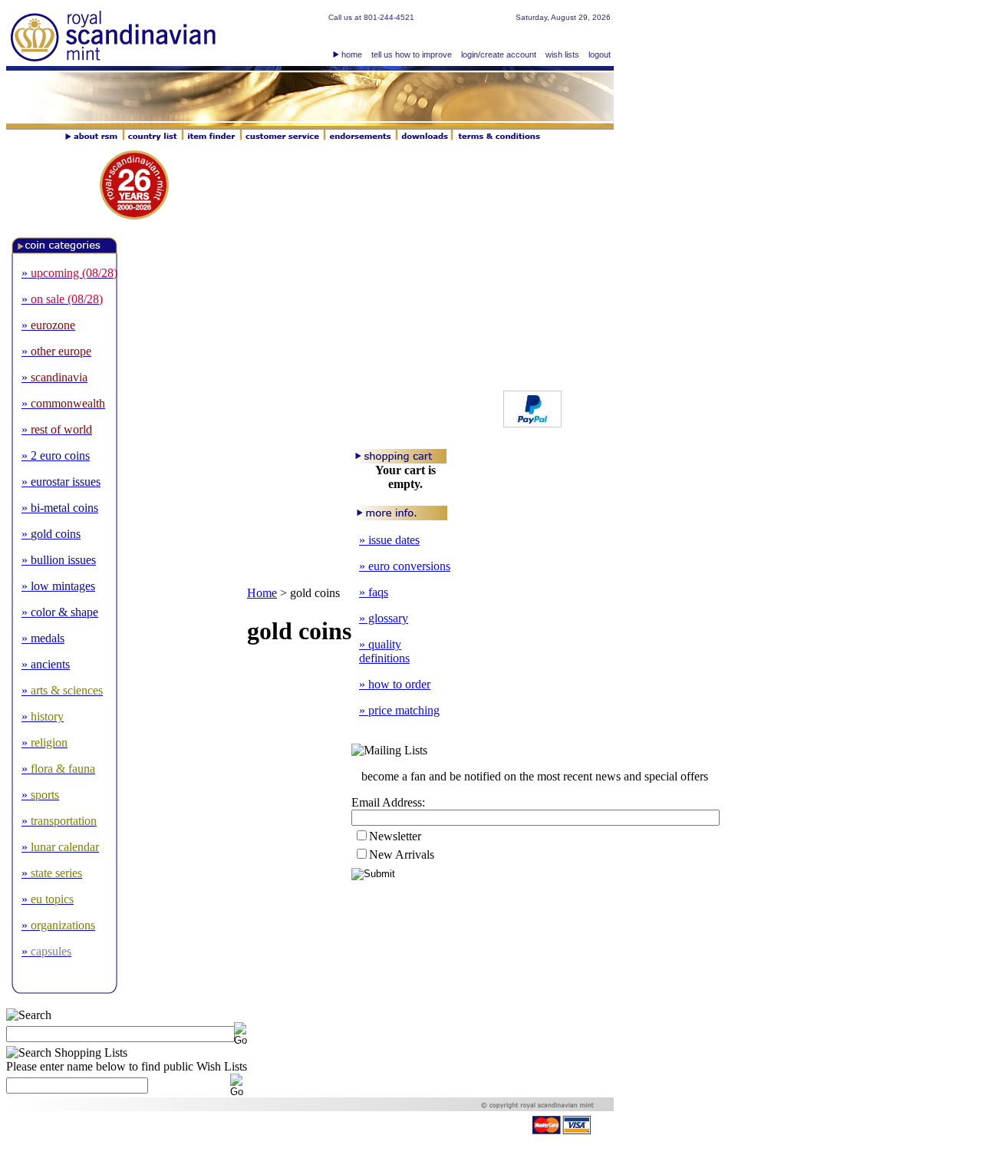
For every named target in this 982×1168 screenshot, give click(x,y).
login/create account (498, 54)
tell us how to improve (411, 54)
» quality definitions (384, 651)
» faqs (373, 592)
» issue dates (389, 539)
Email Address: (388, 802)
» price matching (399, 710)
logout (599, 54)
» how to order (394, 684)
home (351, 54)
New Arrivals (401, 854)
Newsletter (395, 836)
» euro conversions (404, 565)
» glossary (383, 618)
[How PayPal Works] (532, 423)
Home (262, 592)
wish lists (562, 54)
